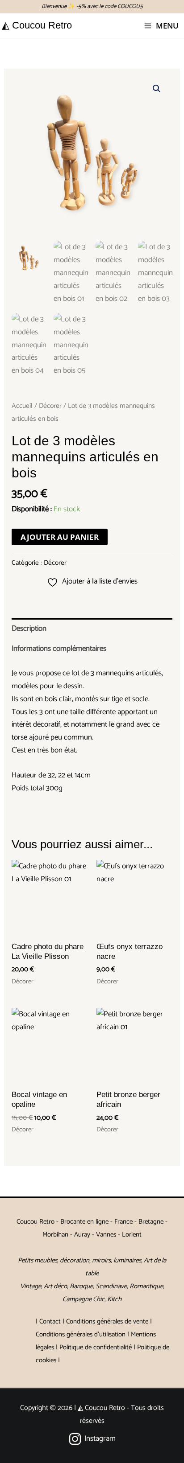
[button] (157, 89)
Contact (50, 1321)
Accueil (22, 405)
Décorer (50, 405)
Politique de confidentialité (95, 1347)
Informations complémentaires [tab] (59, 648)
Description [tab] (29, 628)
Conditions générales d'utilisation (80, 1334)
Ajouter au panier (60, 537)
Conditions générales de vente (107, 1321)
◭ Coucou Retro (37, 25)
